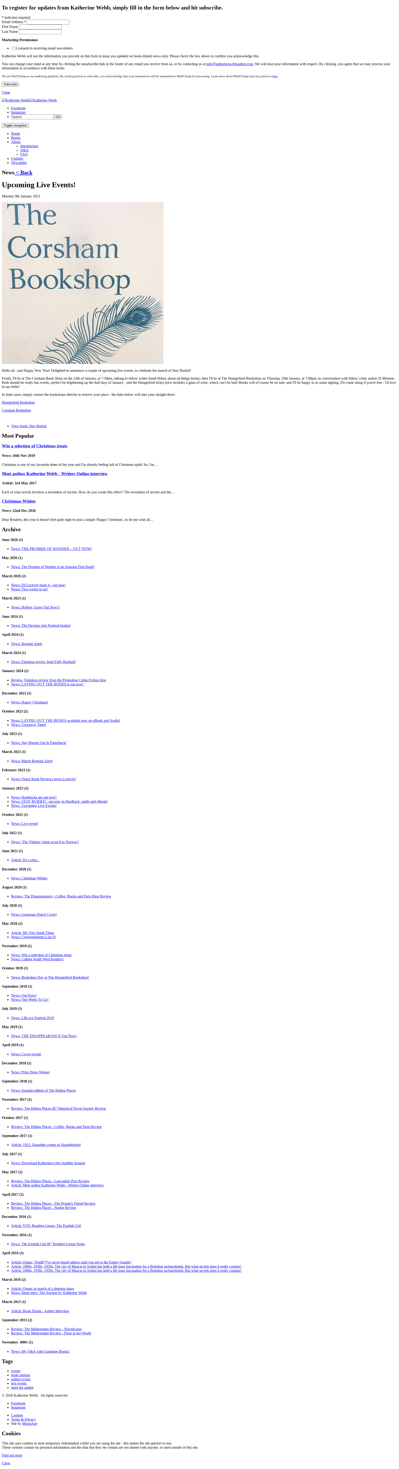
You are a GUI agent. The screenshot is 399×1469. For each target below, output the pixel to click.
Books (16, 138)
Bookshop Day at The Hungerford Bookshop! (50, 977)
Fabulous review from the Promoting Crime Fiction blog (58, 680)
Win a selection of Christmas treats (34, 445)
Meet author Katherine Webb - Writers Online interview (55, 473)
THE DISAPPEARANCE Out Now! (44, 1036)
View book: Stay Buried (28, 426)
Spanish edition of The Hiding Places (43, 1090)
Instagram (18, 112)
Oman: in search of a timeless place (42, 1289)
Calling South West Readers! (37, 959)
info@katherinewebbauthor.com (229, 64)
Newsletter (19, 163)
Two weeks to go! (29, 589)
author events (20, 1379)
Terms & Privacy (23, 1419)
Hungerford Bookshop (18, 402)
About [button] (15, 142)
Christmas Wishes (19, 501)
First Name (10, 27)
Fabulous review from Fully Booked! (43, 662)
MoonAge (29, 1424)
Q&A (24, 150)
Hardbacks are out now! (34, 797)
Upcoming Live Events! (34, 806)
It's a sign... (25, 860)
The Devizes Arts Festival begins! (41, 625)
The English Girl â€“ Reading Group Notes (48, 1244)
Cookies (17, 1415)
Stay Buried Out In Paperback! (38, 743)
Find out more (12, 1455)
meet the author (22, 1387)
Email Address (14, 22)
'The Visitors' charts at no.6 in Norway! (45, 842)
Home (15, 133)
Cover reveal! (26, 1054)
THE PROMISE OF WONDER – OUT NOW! (51, 549)
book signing (20, 1375)
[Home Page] (29, 100)
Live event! (24, 824)
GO (58, 117)
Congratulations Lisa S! (33, 937)
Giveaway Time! (28, 725)
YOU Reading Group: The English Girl (46, 1226)
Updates (17, 158)
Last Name (10, 32)
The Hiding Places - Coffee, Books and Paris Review (56, 1127)
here (275, 76)
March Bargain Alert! (32, 761)
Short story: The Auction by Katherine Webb (49, 1293)
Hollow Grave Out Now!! (35, 607)
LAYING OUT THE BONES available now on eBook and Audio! (65, 720)
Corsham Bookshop (16, 410)
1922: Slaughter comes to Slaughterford (46, 1145)
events (15, 1371)
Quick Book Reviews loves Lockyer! (43, 779)
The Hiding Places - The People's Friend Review (53, 1203)
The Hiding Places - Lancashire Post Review (50, 1181)
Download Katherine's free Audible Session (48, 1163)
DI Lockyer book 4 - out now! (38, 585)
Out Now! (23, 995)
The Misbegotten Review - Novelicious (46, 1329)
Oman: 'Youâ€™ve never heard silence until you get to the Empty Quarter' (71, 1262)
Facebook (18, 108)
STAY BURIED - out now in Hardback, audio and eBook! (59, 801)
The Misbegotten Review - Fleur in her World (51, 1333)
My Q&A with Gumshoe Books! (40, 1351)
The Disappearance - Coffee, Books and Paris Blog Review (61, 896)
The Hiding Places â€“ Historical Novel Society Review (58, 1108)
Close (6, 92)
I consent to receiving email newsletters (44, 48)
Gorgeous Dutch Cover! (34, 914)
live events (19, 1383)
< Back (23, 172)
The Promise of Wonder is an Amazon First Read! (52, 567)
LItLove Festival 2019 (32, 1018)
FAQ (24, 154)
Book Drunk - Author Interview (40, 1311)
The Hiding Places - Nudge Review (43, 1208)
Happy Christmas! (29, 702)
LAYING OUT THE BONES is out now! (47, 684)
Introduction (29, 146)
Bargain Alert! (26, 644)
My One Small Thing (32, 933)
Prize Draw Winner (30, 1072)
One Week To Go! (29, 1000)
